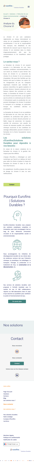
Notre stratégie (8, 417)
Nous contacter (8, 404)
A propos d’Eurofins (9, 419)
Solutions (6, 394)
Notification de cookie (10, 440)
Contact (25, 26)
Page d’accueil (7, 392)
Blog (4, 398)
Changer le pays (11, 444)
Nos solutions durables (10, 414)
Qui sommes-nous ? (9, 400)
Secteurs (6, 396)
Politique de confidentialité (11, 437)
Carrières (6, 421)
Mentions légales (8, 435)
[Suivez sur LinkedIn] (17, 375)
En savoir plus (17, 301)
